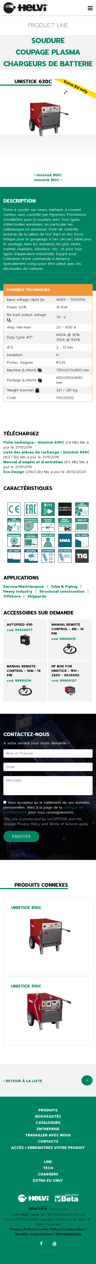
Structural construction (62, 591)
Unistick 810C (48, 175)
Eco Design (13, 472)
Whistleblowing (68, 1234)
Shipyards (36, 596)
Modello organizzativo (33, 1234)
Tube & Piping (64, 586)
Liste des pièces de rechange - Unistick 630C (46, 452)
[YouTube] (54, 1244)
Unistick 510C (47, 180)
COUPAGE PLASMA (48, 52)
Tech (48, 1168)
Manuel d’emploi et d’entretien (33, 462)
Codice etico (73, 1229)
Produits (48, 1110)
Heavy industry (17, 591)
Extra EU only (48, 1180)
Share (8, 277)
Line (48, 1161)
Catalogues (48, 1122)
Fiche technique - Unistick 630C (33, 442)
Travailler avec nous (48, 1135)
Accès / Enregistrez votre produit (48, 1147)
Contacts (48, 1141)
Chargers (48, 1174)
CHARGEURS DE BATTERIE (48, 63)
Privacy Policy (28, 824)
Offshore (12, 596)
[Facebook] (41, 1244)
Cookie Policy (48, 1229)
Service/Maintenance (23, 586)
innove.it (48, 1254)
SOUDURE (48, 40)
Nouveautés (48, 1116)
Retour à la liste (23, 1081)
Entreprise (48, 1129)
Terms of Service (63, 824)
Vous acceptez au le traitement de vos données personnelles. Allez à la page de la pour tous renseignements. (46, 807)
